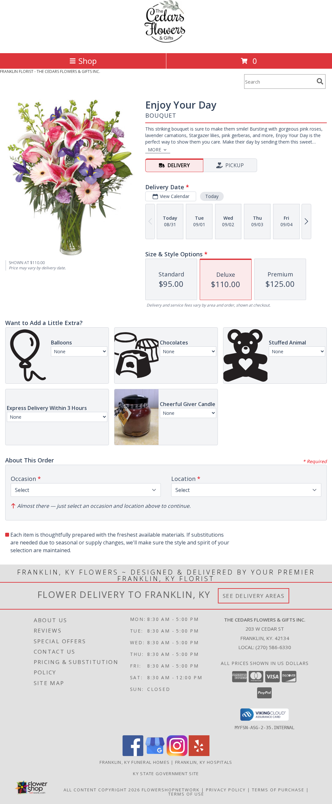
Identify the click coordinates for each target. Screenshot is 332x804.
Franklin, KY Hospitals (203, 762)
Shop (87, 60)
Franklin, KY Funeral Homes (135, 762)
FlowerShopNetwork (171, 790)
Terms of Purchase (278, 790)
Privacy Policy (226, 790)
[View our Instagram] (177, 754)
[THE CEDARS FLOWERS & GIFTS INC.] (166, 44)
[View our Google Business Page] (155, 754)
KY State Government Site (166, 773)
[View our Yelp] (199, 754)
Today (212, 196)
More (154, 149)
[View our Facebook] (133, 754)
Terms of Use (186, 794)
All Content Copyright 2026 (102, 790)
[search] (320, 81)
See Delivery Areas (254, 596)
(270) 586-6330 (273, 647)
